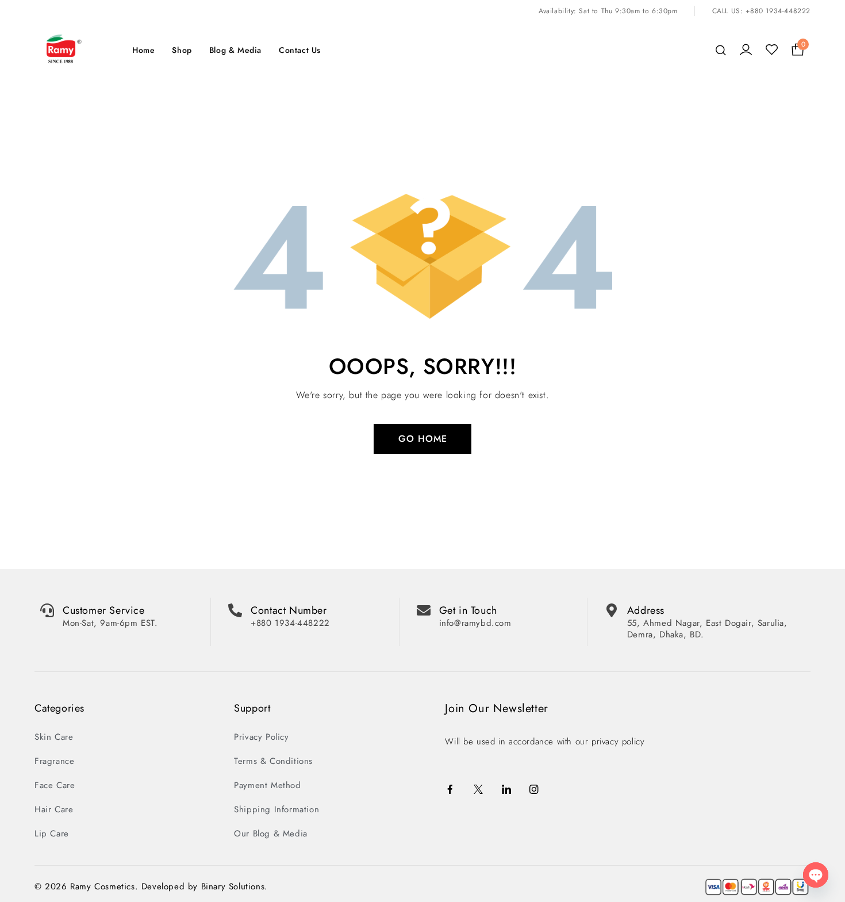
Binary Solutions (233, 877)
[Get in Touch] (424, 601)
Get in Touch (468, 601)
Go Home (422, 429)
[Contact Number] (235, 601)
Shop (181, 41)
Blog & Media (235, 41)
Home (143, 41)
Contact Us (300, 41)
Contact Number (289, 601)
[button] (422, 897)
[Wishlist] (772, 41)
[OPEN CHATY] (815, 875)
